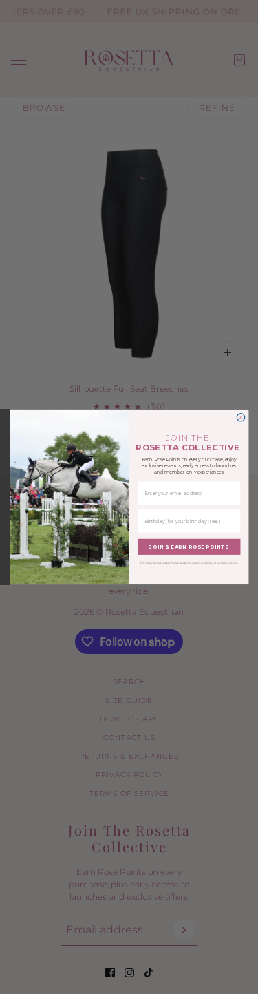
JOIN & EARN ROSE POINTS (188, 547)
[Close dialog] (241, 417)
